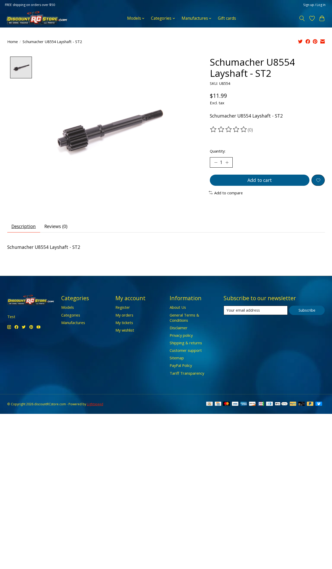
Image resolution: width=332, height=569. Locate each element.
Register (122, 307)
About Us (178, 307)
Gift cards (227, 18)
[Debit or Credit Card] (301, 404)
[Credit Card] (218, 404)
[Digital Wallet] (281, 404)
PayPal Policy (181, 365)
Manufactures (73, 322)
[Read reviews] (229, 129)
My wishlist (124, 330)
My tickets (124, 322)
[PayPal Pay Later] (310, 404)
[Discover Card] (252, 404)
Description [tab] (23, 226)
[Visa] (235, 404)
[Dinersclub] (269, 404)
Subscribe (307, 310)
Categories (70, 315)
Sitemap (177, 357)
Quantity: (217, 151)
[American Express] (243, 404)
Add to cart (259, 180)
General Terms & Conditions (184, 317)
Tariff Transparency (187, 373)
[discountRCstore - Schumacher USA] (36, 18)
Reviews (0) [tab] (55, 226)
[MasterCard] (226, 404)
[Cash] (209, 404)
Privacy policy (181, 335)
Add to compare (228, 192)
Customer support (186, 350)
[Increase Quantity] (227, 162)
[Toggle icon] (302, 18)
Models (67, 307)
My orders (124, 315)
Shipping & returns (186, 342)
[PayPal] (293, 404)
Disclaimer (179, 327)
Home (12, 41)
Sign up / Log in (314, 5)
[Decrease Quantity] (215, 162)
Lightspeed (95, 404)
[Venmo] (318, 404)
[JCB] (261, 404)
